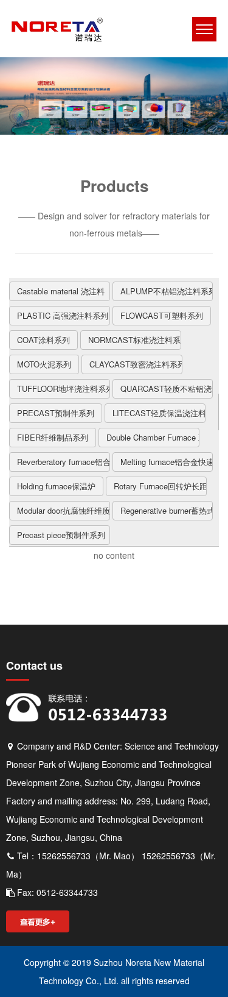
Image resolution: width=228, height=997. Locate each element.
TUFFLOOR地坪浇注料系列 (63, 388)
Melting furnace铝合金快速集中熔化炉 (166, 461)
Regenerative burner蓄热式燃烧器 (166, 510)
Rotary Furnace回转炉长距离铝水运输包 (160, 486)
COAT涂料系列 (43, 340)
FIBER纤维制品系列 (52, 437)
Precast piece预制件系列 (61, 535)
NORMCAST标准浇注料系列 (134, 340)
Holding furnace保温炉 (56, 486)
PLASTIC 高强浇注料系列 (62, 315)
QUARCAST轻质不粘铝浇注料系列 (166, 388)
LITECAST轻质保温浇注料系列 (159, 413)
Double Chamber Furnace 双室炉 (152, 437)
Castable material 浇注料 (61, 291)
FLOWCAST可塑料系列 (161, 315)
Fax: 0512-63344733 (56, 892)
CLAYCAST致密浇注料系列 (135, 364)
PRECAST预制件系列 (55, 413)
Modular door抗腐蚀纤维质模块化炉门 (63, 510)
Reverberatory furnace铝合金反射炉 (63, 461)
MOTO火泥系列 (44, 364)
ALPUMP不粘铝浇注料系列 (166, 291)
